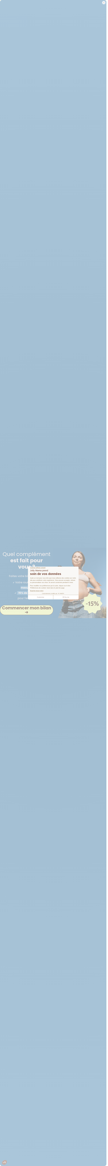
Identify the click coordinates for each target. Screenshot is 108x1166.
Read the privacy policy (36, 591)
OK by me (66, 597)
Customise (40, 597)
